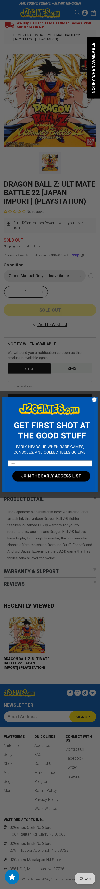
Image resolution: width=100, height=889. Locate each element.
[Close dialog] (94, 400)
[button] (50, 428)
